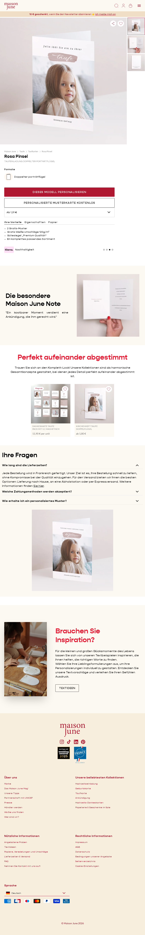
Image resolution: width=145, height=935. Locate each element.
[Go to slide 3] (109, 249)
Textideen (10, 847)
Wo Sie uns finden (14, 812)
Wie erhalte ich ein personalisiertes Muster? (34, 501)
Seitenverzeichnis (85, 861)
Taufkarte (81, 793)
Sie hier (38, 486)
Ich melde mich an (105, 14)
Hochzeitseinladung (86, 783)
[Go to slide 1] (104, 249)
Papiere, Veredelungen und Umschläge (26, 851)
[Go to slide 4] (112, 249)
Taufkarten (33, 151)
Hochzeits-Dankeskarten (89, 802)
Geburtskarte (83, 788)
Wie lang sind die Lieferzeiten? (24, 465)
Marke (7, 783)
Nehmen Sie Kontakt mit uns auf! (22, 866)
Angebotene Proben (15, 842)
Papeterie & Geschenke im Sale (92, 807)
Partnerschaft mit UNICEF (18, 797)
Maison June (10, 151)
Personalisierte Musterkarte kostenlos (59, 203)
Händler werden (13, 807)
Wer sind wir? (11, 817)
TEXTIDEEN (67, 688)
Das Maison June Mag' (16, 788)
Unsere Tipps (11, 793)
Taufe (22, 151)
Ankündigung (82, 797)
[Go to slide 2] (107, 249)
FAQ (6, 861)
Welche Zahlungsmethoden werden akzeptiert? (37, 491)
